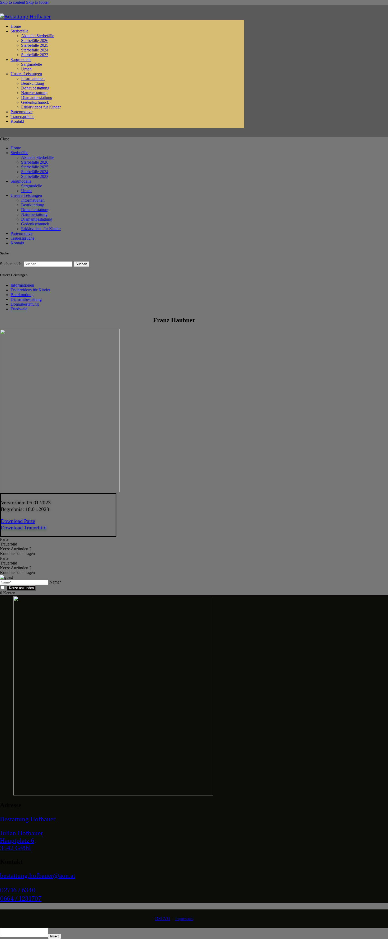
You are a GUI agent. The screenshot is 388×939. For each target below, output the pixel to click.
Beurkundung (22, 294)
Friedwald (19, 309)
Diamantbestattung (26, 299)
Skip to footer (37, 2)
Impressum (184, 918)
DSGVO (162, 918)
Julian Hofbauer (21, 833)
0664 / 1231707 (20, 898)
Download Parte (18, 521)
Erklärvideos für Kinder (30, 290)
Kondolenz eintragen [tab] (17, 553)
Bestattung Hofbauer (27, 819)
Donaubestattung (25, 304)
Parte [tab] (4, 539)
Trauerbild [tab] (8, 544)
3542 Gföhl (15, 847)
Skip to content (12, 2)
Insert (54, 936)
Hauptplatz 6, (18, 840)
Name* (55, 582)
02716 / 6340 (17, 890)
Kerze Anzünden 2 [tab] (15, 549)
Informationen (22, 285)
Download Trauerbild (23, 527)
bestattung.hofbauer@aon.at (37, 875)
